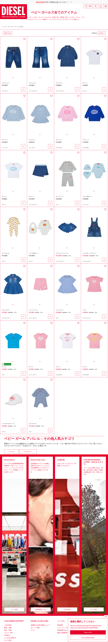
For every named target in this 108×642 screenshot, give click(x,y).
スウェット (5, 139)
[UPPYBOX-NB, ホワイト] (40, 227)
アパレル (11, 451)
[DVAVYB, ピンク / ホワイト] (94, 284)
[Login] (95, 6)
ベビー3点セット (87, 196)
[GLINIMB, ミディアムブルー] (40, 170)
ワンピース (59, 83)
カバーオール (5, 253)
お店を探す (67, 609)
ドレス (84, 310)
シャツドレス (59, 310)
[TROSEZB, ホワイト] (94, 57)
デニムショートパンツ (62, 253)
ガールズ (11, 26)
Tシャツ (85, 83)
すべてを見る (19, 26)
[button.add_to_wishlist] (24, 39)
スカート (31, 196)
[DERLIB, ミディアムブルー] (13, 284)
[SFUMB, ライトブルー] (13, 113)
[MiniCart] (100, 6)
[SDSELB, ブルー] (94, 113)
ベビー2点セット (33, 253)
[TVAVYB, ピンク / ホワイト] (40, 341)
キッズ (4, 26)
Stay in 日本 (88, 632)
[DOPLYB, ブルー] (67, 284)
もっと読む (14, 609)
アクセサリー (28, 451)
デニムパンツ (5, 83)
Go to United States (88, 638)
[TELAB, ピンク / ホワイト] (94, 341)
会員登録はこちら (41, 609)
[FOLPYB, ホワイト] (13, 397)
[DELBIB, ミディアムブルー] (67, 57)
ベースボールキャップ (8, 423)
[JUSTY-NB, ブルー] (40, 397)
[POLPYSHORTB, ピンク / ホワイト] (40, 284)
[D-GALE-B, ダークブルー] (13, 57)
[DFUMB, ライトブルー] (40, 113)
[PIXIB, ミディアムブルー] (67, 227)
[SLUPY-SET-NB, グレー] (67, 170)
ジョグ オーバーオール (89, 253)
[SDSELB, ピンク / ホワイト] (67, 113)
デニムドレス (5, 310)
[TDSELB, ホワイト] (13, 170)
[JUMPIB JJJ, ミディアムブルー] (94, 227)
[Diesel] (13, 11)
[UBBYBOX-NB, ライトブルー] (94, 170)
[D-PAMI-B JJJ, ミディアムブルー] (40, 57)
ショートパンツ (33, 310)
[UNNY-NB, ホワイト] (13, 227)
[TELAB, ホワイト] (67, 341)
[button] (54, 2)
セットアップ (59, 196)
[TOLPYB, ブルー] (13, 341)
